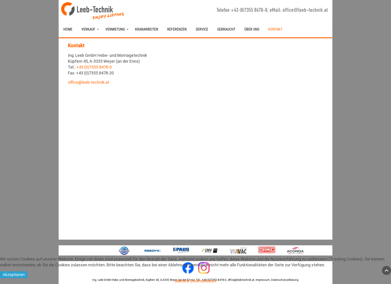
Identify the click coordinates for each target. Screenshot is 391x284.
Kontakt (275, 29)
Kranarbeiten (146, 29)
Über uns (251, 29)
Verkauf (88, 29)
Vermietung (115, 29)
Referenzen (177, 29)
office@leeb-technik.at (88, 82)
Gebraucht (226, 29)
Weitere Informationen (195, 281)
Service (202, 29)
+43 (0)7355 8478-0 (94, 67)
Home (67, 29)
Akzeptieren (14, 274)
